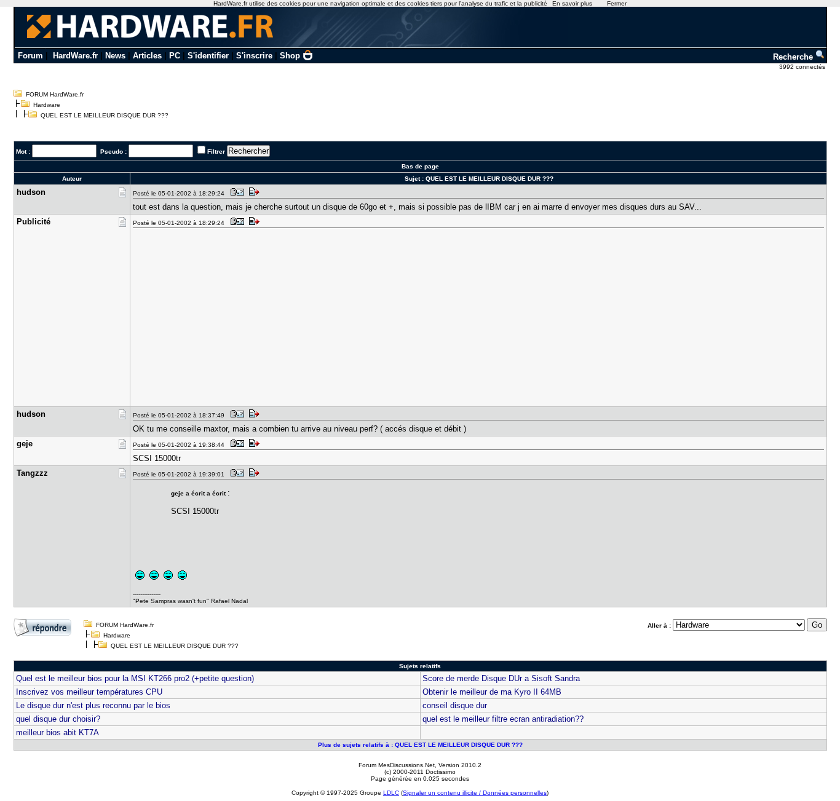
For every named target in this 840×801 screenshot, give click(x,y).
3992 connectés (803, 66)
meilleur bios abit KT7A (57, 732)
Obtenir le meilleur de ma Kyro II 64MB (491, 691)
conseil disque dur (454, 705)
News (115, 55)
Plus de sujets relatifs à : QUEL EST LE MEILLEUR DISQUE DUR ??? (420, 744)
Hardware (46, 104)
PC (174, 55)
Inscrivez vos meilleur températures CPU (89, 691)
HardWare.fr (75, 55)
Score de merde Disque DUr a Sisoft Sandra (501, 678)
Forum (30, 55)
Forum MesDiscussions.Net (397, 765)
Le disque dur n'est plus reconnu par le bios (93, 705)
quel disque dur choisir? (58, 719)
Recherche (794, 56)
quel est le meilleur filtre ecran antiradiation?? (503, 719)
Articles (147, 55)
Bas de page (420, 166)
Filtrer (216, 151)
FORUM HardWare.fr (55, 94)
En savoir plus (572, 3)
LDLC (391, 792)
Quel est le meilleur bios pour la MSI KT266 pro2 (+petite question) (135, 678)
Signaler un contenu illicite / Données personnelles (475, 792)
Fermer (617, 3)
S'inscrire (254, 55)
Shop (290, 55)
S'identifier (208, 55)
